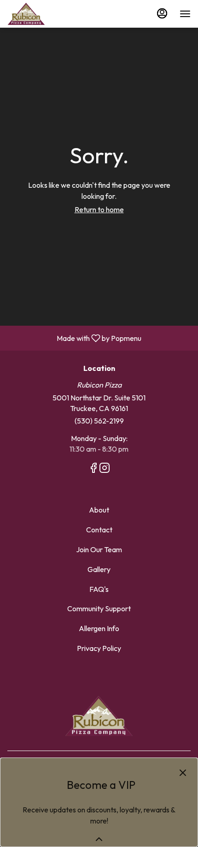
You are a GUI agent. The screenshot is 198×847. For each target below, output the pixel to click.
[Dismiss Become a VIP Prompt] (183, 773)
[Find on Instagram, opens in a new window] (104, 469)
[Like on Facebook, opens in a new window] (93, 469)
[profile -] (162, 13)
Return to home (99, 209)
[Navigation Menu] (185, 14)
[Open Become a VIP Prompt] (99, 839)
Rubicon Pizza (99, 716)
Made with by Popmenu (74, 338)
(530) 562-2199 (99, 420)
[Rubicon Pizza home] (48, 13)
